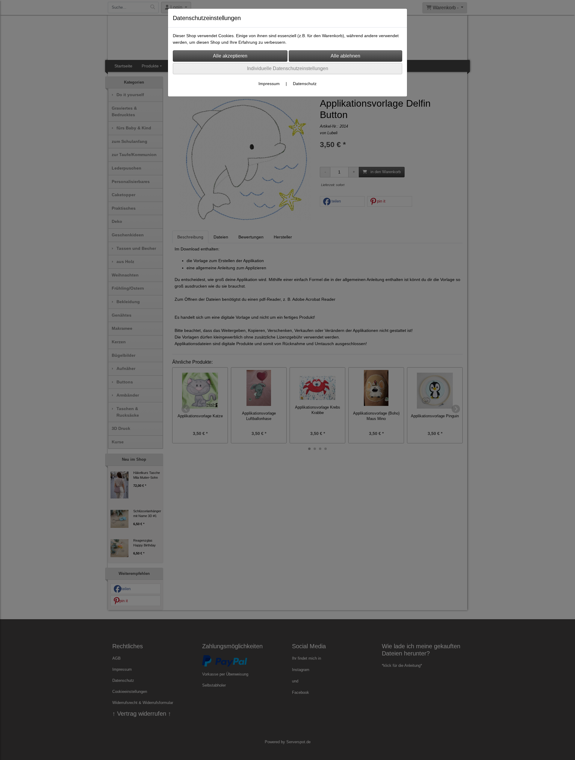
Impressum (269, 83)
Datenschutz (305, 83)
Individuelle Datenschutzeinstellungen (287, 68)
